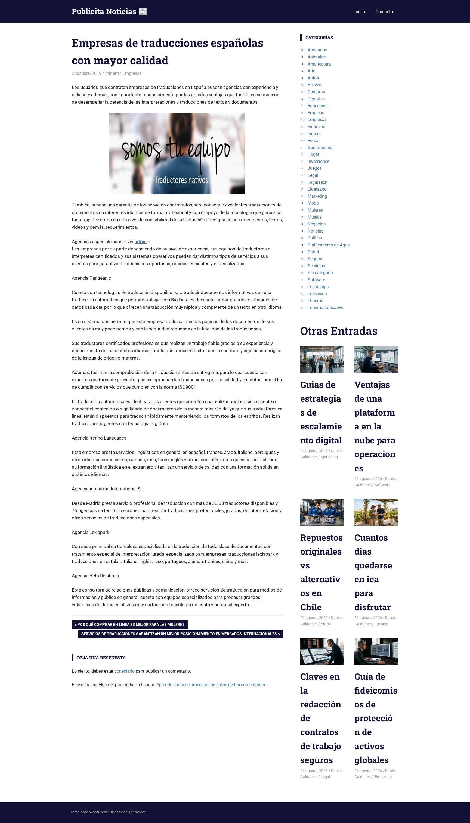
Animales (317, 57)
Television (317, 293)
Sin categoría (320, 272)
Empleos (316, 112)
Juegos (315, 168)
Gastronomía (320, 147)
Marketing (317, 196)
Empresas (132, 73)
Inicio (360, 11)
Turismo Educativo (326, 307)
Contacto (384, 11)
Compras (316, 91)
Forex (313, 140)
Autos (313, 78)
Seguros (315, 258)
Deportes (316, 98)
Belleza (314, 84)
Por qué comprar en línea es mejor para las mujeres (131, 625)
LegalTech (317, 182)
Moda (313, 203)
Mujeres (315, 210)
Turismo (315, 300)
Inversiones (318, 161)
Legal (313, 175)
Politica (315, 237)
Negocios (317, 224)
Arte (311, 70)
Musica (315, 217)
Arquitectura (319, 64)
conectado (125, 671)
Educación (318, 105)
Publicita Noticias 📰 (110, 11)
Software (316, 279)
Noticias (315, 231)
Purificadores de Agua (329, 244)
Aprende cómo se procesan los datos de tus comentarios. (211, 684)
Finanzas (316, 126)
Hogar (313, 154)
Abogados (317, 49)
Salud (313, 252)
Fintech (315, 133)
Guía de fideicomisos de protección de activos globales (375, 718)
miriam (112, 73)
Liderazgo (317, 189)
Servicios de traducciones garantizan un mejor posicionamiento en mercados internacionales (179, 634)
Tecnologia (318, 286)
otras (141, 241)
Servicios (316, 265)
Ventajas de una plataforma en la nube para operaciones (374, 426)
